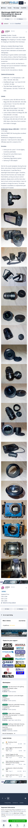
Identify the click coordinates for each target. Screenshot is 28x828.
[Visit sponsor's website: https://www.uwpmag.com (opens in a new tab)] (20, 672)
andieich (6, 23)
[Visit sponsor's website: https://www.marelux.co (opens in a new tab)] (8, 659)
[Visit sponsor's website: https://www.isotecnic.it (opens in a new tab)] (8, 655)
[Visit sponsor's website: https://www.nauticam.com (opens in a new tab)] (20, 659)
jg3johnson (7, 690)
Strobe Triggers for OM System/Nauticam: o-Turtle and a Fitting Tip (14, 756)
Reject (4, 821)
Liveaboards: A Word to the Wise (14, 768)
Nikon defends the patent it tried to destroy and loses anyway (15, 762)
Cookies (21, 802)
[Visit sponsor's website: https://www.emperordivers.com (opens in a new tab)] (20, 648)
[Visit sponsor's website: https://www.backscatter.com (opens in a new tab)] (8, 648)
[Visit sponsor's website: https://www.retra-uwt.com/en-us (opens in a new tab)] (20, 662)
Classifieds (18, 23)
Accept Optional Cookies (18, 821)
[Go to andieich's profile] (2, 23)
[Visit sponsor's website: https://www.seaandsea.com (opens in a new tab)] (20, 665)
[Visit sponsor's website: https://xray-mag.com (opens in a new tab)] (8, 676)
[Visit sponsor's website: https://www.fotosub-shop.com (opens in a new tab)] (8, 652)
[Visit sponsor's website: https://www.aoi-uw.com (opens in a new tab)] (8, 645)
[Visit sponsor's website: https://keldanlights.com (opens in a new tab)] (20, 655)
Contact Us (15, 802)
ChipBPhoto (6, 625)
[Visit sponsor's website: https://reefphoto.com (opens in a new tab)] (8, 662)
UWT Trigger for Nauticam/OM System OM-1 (14, 748)
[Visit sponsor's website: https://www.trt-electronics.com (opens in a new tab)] (8, 669)
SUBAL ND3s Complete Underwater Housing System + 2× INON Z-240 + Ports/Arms (13, 715)
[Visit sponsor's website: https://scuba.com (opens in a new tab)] (8, 665)
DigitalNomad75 (8, 718)
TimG (7, 744)
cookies (7, 811)
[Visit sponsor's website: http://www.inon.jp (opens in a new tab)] (20, 652)
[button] (25, 3)
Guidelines (18, 810)
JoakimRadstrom (8, 729)
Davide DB (8, 764)
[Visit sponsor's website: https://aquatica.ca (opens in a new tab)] (20, 645)
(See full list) (22, 620)
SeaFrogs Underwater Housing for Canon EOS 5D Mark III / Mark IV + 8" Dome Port (13, 725)
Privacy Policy (8, 802)
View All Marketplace (7, 733)
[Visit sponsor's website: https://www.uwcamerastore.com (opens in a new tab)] (8, 672)
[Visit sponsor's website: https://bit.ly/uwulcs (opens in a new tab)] (20, 669)
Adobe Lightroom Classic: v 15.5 (14, 775)
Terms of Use (4, 810)
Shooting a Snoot (12, 742)
